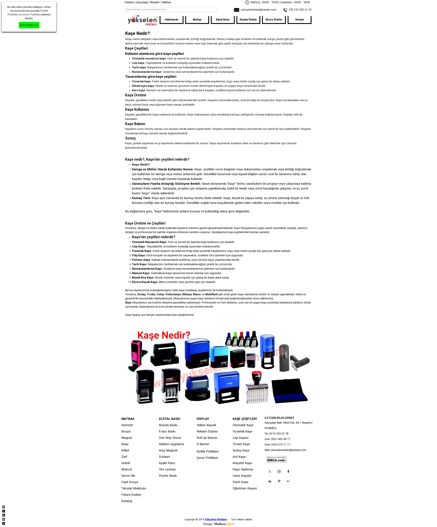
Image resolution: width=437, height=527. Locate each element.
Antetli (125, 463)
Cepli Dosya (129, 482)
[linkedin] (270, 481)
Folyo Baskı (167, 431)
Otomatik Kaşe (243, 425)
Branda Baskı (168, 425)
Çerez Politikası (207, 458)
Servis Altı (128, 476)
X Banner (203, 444)
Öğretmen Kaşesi (245, 488)
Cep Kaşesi (241, 438)
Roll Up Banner (207, 438)
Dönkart (164, 457)
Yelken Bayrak (206, 425)
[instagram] (279, 471)
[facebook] (288, 471)
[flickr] (288, 481)
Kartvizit (127, 425)
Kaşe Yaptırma (243, 469)
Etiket (125, 450)
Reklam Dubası (207, 431)
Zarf (124, 457)
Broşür (126, 431)
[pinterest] (279, 481)
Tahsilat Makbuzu (133, 488)
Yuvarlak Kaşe (242, 431)
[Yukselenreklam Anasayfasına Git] (143, 23)
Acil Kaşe (239, 457)
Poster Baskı (168, 476)
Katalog (126, 501)
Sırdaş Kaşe (241, 450)
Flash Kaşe (240, 482)
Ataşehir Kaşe (242, 463)
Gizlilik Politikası (207, 451)
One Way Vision (170, 438)
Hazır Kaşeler (242, 476)
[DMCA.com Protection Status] (276, 461)
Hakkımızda (171, 19)
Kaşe (125, 444)
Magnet (126, 438)
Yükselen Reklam (216, 519)
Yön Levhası (167, 469)
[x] (270, 471)
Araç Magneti (168, 450)
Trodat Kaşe (241, 444)
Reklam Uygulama (171, 444)
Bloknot (126, 469)
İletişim (299, 19)
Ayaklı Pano (167, 463)
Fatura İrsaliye (131, 495)
